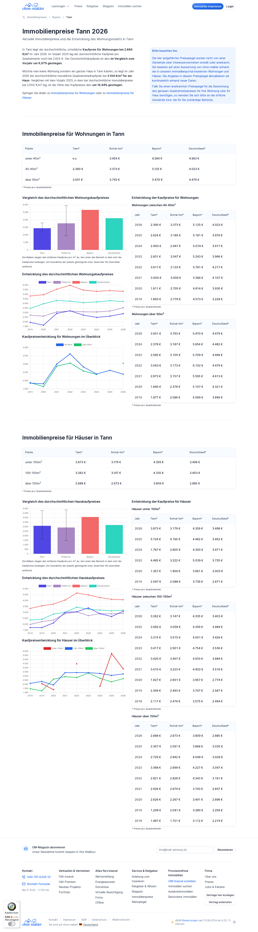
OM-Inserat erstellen (182, 881)
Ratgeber (92, 6)
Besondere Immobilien (182, 896)
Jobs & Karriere (215, 887)
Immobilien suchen (130, 6)
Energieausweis (105, 882)
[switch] (11, 924)
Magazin (108, 6)
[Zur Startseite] (33, 6)
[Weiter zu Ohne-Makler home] (32, 922)
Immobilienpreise (142, 896)
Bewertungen (190, 920)
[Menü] (18, 902)
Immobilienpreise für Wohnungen (73, 93)
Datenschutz (99, 919)
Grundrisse (102, 887)
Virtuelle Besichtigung (109, 892)
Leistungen (58, 6)
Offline (99, 902)
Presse (209, 882)
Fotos (99, 897)
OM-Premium (67, 882)
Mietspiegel (139, 902)
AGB (83, 919)
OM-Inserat (66, 876)
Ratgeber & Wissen (144, 886)
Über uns (210, 876)
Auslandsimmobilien (180, 891)
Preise (78, 6)
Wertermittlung (104, 876)
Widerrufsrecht (121, 919)
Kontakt (53, 919)
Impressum (69, 919)
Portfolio (64, 892)
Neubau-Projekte (70, 887)
